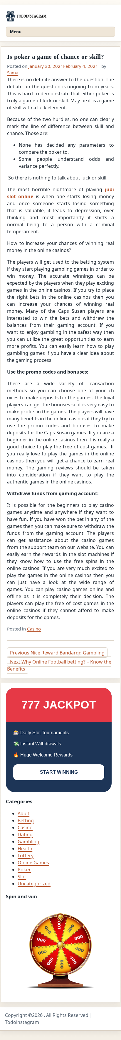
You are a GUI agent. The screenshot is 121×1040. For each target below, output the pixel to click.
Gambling (28, 841)
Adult (23, 813)
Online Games (33, 862)
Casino (34, 629)
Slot (22, 876)
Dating (25, 834)
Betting (26, 820)
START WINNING (59, 772)
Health (25, 848)
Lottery (25, 855)
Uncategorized (34, 883)
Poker (24, 869)
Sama (12, 72)
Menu (15, 31)
